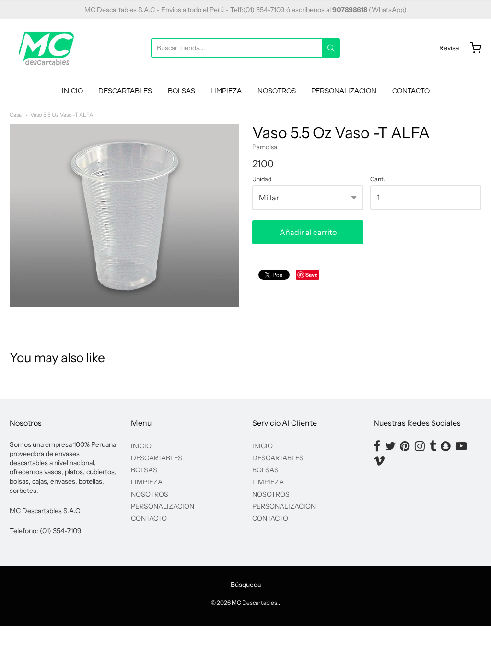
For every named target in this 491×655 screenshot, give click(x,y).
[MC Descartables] (47, 48)
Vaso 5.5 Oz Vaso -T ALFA (61, 114)
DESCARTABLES (125, 90)
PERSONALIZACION (343, 90)
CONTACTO (411, 90)
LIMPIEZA (226, 90)
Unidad (261, 179)
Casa (16, 114)
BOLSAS (181, 90)
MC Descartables (254, 602)
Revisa (449, 48)
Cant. (377, 179)
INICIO (72, 90)
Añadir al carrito (308, 232)
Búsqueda (246, 584)
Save (311, 274)
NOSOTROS (276, 90)
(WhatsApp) (369, 9)
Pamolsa (264, 147)
